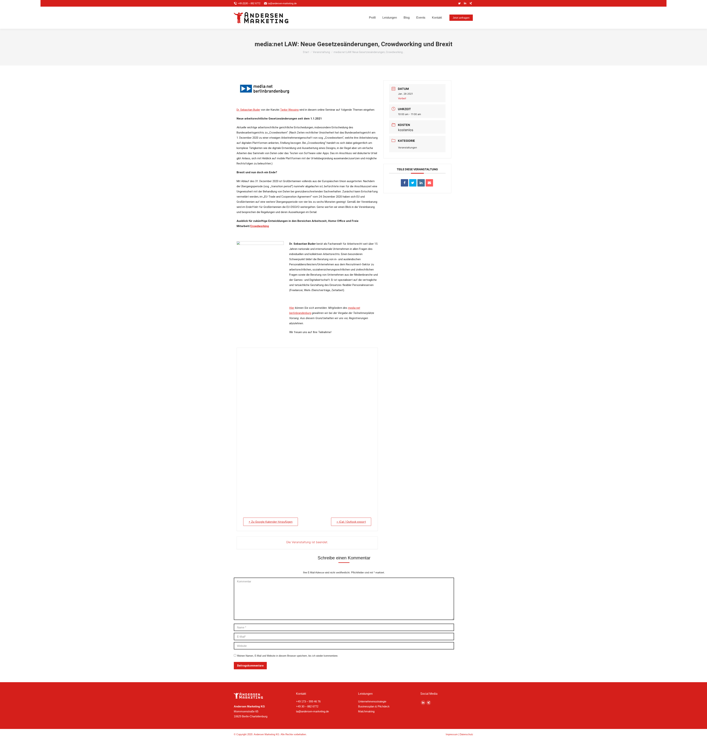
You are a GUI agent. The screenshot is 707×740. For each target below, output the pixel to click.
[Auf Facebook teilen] (404, 183)
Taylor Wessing (289, 109)
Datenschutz (466, 734)
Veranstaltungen (407, 147)
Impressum (452, 734)
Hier (291, 308)
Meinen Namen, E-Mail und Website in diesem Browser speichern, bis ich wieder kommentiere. (287, 655)
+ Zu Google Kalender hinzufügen (271, 521)
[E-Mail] (429, 183)
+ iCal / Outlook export (351, 521)
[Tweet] (412, 183)
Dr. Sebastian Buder (248, 109)
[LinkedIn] (421, 183)
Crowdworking (259, 226)
